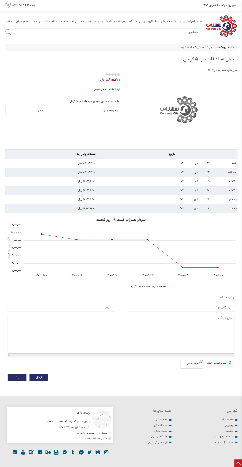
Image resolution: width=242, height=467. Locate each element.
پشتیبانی (228, 425)
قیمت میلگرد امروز (157, 442)
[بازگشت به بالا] (238, 463)
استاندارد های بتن (224, 437)
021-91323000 (23, 5)
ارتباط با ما (83, 413)
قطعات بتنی (161, 420)
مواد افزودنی (160, 425)
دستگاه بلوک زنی (158, 437)
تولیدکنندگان (226, 420)
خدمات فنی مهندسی (223, 442)
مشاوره (229, 431)
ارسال (39, 377)
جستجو (8, 32)
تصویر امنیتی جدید (216, 363)
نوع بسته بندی (110, 110)
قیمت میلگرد (160, 431)
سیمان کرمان (100, 89)
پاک (17, 377)
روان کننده (221, 47)
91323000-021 (66, 427)
